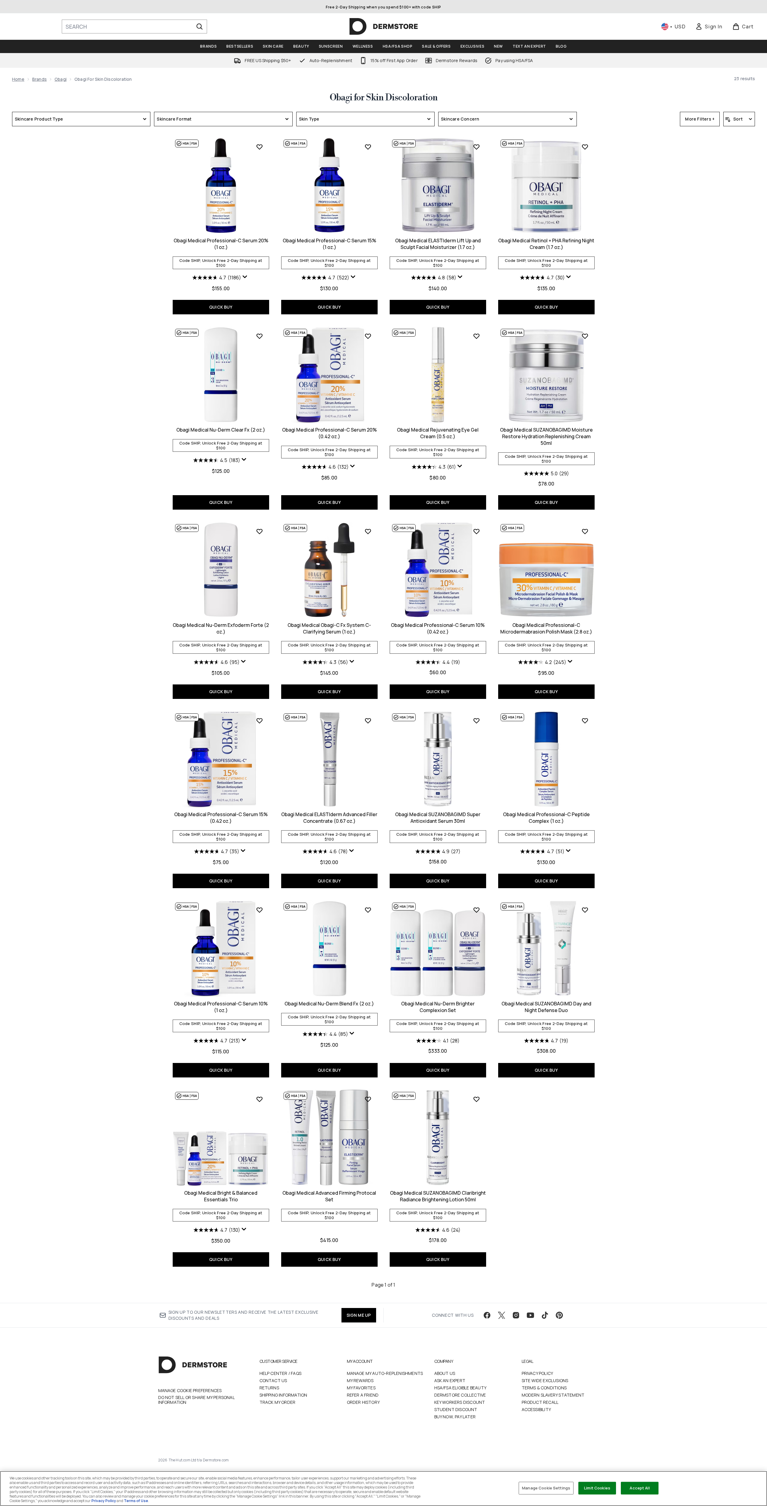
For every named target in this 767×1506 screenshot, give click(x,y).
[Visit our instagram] (516, 1315)
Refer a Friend (363, 1395)
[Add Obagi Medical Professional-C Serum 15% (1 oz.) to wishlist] (368, 147)
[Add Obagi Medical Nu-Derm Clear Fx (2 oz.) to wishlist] (259, 336)
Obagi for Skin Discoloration (384, 97)
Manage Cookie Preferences (190, 1390)
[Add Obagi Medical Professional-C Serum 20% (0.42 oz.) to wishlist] (368, 336)
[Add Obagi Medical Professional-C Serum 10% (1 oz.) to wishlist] (259, 910)
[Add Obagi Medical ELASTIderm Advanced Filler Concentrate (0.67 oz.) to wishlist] (368, 720)
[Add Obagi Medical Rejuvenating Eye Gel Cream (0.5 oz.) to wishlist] (476, 336)
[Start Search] (199, 26)
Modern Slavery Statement (553, 1395)
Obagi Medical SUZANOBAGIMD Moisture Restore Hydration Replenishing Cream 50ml (546, 436)
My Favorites (361, 1388)
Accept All (639, 1488)
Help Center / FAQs (280, 1373)
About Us (444, 1373)
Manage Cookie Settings (546, 1488)
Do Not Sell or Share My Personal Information (196, 1400)
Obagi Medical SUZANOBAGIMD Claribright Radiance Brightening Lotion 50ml (438, 1196)
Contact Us (273, 1380)
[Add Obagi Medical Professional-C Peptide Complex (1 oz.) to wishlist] (585, 720)
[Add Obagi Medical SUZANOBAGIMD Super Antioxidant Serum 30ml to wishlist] (476, 720)
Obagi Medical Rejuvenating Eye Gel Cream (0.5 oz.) (438, 433)
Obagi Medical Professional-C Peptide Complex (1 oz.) (546, 817)
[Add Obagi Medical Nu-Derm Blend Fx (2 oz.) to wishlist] (368, 910)
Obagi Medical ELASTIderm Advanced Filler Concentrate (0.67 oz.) (329, 817)
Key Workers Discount (459, 1402)
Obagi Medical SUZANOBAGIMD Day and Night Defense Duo (546, 1007)
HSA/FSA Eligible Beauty (460, 1388)
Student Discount (455, 1409)
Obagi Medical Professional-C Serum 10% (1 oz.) (221, 1007)
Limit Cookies (597, 1488)
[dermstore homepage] (383, 26)
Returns (269, 1388)
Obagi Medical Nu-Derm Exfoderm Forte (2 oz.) (221, 628)
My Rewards (360, 1380)
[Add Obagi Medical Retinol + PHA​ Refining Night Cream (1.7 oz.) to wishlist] (585, 147)
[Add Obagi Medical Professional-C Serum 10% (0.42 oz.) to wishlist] (476, 531)
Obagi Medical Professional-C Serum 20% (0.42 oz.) (329, 433)
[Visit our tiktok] (545, 1315)
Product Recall (540, 1402)
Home (18, 79)
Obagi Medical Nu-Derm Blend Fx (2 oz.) (329, 1003)
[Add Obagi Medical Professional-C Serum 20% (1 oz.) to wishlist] (259, 147)
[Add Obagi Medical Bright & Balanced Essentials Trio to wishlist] (259, 1099)
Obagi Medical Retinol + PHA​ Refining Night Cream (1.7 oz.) (546, 243)
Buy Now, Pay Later (455, 1417)
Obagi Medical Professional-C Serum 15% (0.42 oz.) (221, 817)
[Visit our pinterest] (559, 1315)
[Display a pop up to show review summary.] (245, 278)
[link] (709, 26)
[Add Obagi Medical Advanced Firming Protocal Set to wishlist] (368, 1099)
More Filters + (700, 119)
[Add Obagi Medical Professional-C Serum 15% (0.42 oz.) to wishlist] (259, 720)
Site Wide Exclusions (545, 1380)
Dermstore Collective (460, 1395)
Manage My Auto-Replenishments (385, 1373)
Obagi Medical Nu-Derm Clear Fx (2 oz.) (220, 429)
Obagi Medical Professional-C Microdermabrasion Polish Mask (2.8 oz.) (546, 628)
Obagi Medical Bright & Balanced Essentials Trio (220, 1196)
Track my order (277, 1402)
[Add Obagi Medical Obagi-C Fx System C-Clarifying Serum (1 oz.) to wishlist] (368, 531)
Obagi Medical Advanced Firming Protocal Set (329, 1196)
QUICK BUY (220, 307)
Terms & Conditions (544, 1388)
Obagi (61, 79)
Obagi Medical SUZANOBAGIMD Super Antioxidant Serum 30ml (437, 817)
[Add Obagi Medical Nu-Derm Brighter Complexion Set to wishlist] (476, 910)
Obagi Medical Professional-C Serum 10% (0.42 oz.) (438, 628)
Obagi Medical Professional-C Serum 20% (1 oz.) (221, 243)
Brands (39, 79)
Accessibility (536, 1409)
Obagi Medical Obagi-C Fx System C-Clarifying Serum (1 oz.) (329, 628)
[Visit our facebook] (487, 1315)
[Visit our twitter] (501, 1315)
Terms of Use (136, 1500)
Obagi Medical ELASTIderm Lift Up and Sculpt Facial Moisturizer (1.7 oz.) (438, 243)
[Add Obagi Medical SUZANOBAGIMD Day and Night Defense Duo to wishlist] (585, 910)
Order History (363, 1402)
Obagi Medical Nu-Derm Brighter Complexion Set (438, 1007)
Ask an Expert (450, 1380)
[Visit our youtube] (530, 1315)
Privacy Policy (537, 1373)
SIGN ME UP (359, 1315)
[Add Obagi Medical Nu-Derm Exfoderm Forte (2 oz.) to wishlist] (259, 531)
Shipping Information (283, 1395)
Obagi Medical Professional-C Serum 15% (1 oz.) (329, 243)
